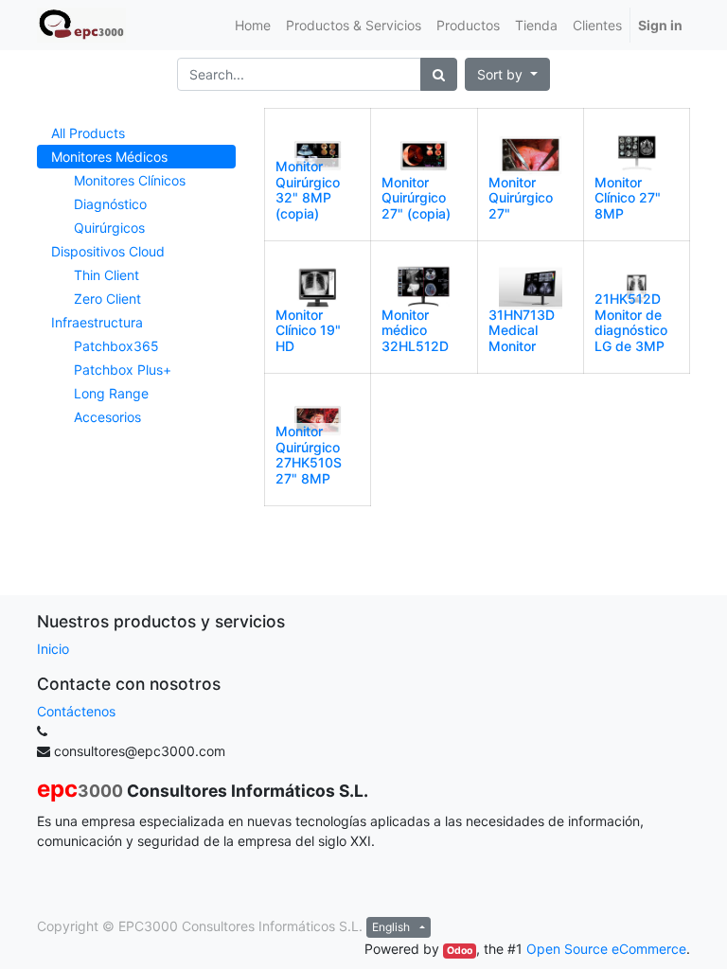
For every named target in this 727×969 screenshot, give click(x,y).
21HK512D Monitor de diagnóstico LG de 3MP (630, 322)
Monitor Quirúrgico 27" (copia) (416, 198)
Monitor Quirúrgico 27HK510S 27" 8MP (308, 454)
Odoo (459, 950)
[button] (507, 74)
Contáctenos (76, 711)
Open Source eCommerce (606, 949)
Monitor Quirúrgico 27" (520, 198)
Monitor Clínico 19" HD (308, 331)
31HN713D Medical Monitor (521, 331)
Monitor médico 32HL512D (415, 331)
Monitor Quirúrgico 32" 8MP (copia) (307, 189)
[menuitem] (252, 25)
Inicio (53, 649)
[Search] (438, 74)
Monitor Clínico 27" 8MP (627, 198)
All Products (88, 133)
